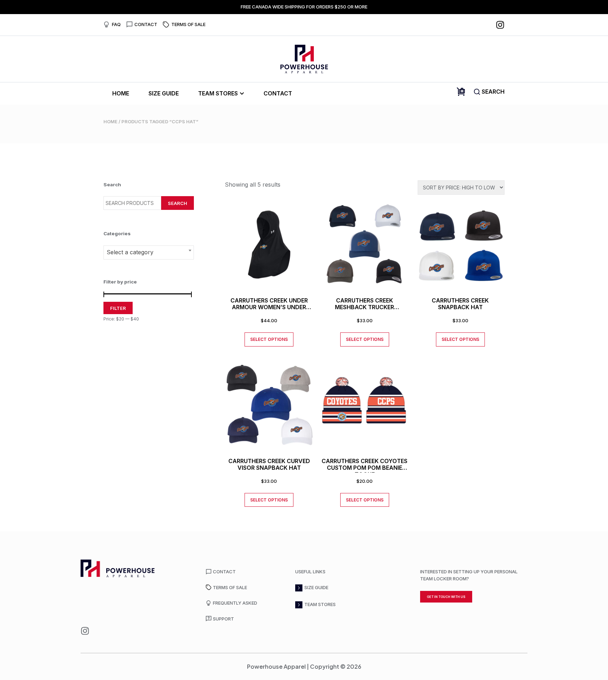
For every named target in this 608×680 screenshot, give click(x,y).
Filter (118, 308)
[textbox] (149, 252)
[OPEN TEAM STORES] (242, 93)
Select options (269, 339)
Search (177, 203)
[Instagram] (500, 24)
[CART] (461, 91)
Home (110, 121)
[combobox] (148, 252)
